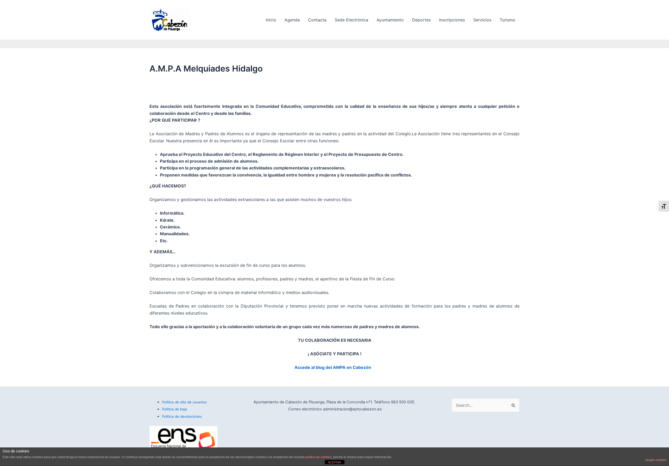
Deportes (421, 19)
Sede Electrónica (351, 19)
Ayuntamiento (390, 19)
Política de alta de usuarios (184, 402)
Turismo (507, 19)
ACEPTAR (334, 462)
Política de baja (174, 409)
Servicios (482, 19)
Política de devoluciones (182, 416)
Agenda (292, 19)
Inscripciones (452, 19)
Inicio (271, 19)
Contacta (317, 19)
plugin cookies (656, 460)
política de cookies (318, 457)
